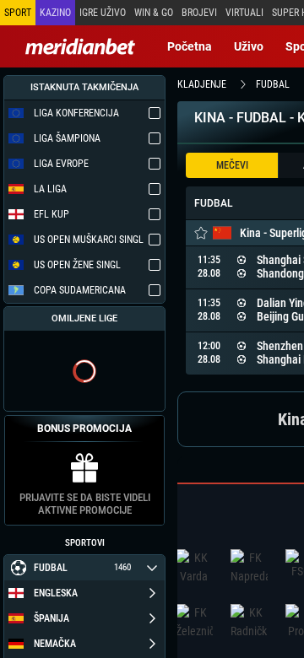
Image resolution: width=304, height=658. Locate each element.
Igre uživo (102, 13)
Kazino (55, 13)
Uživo (248, 46)
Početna (189, 46)
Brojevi (199, 13)
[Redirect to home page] (80, 46)
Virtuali (244, 13)
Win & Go (153, 13)
